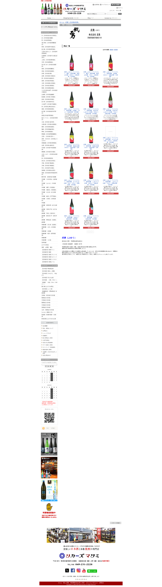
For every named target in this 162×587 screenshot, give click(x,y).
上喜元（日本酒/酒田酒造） (49, 59)
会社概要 (45, 326)
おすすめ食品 (45, 244)
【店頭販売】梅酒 (46, 252)
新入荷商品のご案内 (48, 338)
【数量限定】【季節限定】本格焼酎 (49, 292)
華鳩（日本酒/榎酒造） (48, 131)
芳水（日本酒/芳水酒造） (48, 168)
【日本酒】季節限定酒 (47, 268)
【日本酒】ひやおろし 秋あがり (49, 274)
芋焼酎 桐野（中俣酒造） (49, 187)
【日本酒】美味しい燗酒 (48, 271)
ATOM (52, 428)
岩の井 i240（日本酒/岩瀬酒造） (49, 65)
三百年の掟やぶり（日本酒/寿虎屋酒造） (49, 52)
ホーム (51, 18)
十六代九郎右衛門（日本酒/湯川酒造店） (49, 91)
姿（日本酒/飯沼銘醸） (48, 38)
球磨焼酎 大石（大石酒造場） (49, 227)
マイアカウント (106, 4)
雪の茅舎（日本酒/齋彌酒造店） (49, 43)
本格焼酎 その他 (46, 240)
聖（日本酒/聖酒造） (47, 40)
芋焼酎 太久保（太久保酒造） (49, 193)
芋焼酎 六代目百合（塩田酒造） (49, 180)
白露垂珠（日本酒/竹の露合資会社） (49, 56)
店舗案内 (45, 335)
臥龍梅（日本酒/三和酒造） (49, 97)
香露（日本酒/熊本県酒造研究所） (49, 173)
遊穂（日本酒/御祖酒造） (48, 109)
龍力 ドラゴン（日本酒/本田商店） (50, 118)
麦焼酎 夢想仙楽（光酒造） (49, 219)
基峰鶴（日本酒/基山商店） (49, 170)
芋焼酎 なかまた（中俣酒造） (49, 184)
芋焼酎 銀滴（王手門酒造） (49, 196)
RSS (48, 428)
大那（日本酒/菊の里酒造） (49, 83)
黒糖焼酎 (44, 237)
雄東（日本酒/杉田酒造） (48, 80)
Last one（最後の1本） (47, 312)
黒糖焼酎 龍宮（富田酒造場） (49, 234)
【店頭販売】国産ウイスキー (49, 259)
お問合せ (111, 18)
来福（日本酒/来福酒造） (48, 71)
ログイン (120, 7)
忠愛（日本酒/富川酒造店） (49, 76)
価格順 (111, 49)
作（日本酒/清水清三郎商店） (49, 35)
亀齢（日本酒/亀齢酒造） (48, 129)
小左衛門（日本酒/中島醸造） (49, 104)
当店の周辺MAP (47, 355)
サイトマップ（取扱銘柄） (49, 347)
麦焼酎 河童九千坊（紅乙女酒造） (49, 210)
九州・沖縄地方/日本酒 (48, 310)
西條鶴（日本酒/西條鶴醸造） (49, 134)
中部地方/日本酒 (46, 300)
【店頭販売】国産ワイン (48, 249)
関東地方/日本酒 (46, 297)
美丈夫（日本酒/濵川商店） (49, 160)
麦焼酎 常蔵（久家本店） (49, 213)
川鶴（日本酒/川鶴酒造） (48, 165)
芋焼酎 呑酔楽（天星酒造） (49, 190)
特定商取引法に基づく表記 (77, 582)
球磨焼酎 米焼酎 (46, 231)
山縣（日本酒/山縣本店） (48, 145)
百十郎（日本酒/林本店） (48, 101)
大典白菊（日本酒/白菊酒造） (49, 124)
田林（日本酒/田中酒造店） (49, 46)
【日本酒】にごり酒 (47, 289)
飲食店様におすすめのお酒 (49, 318)
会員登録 (96, 4)
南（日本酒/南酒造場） (48, 158)
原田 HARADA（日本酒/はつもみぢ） (50, 139)
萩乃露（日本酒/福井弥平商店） (49, 112)
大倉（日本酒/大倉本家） (48, 122)
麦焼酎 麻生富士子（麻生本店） (49, 216)
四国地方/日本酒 (46, 307)
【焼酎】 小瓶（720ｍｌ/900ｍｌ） (49, 283)
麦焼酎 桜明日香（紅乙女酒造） (49, 206)
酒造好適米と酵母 (47, 349)
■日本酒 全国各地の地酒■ (49, 177)
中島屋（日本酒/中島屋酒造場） (49, 148)
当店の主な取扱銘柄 (48, 342)
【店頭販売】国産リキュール (49, 254)
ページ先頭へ (115, 523)
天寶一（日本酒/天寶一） (48, 136)
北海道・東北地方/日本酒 (48, 295)
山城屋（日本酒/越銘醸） (48, 94)
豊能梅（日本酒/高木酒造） (49, 151)
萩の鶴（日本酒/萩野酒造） (49, 49)
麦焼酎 (43, 222)
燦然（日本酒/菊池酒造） (48, 126)
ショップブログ (91, 18)
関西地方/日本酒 (46, 302)
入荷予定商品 (46, 340)
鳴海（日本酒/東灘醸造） (48, 68)
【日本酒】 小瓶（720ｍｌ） (50, 280)
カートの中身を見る (49, 22)
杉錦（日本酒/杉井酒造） (48, 99)
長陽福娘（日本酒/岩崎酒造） (49, 143)
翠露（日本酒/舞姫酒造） (48, 88)
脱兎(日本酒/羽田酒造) (47, 115)
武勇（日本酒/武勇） (47, 73)
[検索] (120, 14)
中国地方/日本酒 (46, 305)
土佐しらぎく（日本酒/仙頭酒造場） (49, 155)
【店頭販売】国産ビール (48, 261)
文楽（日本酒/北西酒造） (48, 85)
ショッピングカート (116, 4)
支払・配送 (66, 582)
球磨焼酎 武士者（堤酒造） (49, 224)
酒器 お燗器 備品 (47, 247)
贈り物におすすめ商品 (47, 286)
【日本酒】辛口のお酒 (47, 277)
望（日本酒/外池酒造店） (48, 78)
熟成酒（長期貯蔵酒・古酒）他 (49, 315)
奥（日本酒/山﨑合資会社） (49, 106)
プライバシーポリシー (92, 582)
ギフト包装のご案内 (48, 345)
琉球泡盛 (44, 242)
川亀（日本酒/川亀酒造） (48, 163)
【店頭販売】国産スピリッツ (49, 257)
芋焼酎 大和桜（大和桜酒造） (49, 199)
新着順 (116, 49)
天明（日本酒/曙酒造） (48, 62)
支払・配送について (71, 18)
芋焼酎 (43, 202)
